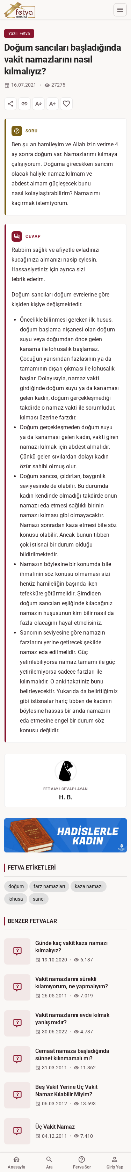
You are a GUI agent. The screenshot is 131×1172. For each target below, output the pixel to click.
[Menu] (120, 9)
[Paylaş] (10, 103)
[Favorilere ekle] (66, 103)
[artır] (52, 103)
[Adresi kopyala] (24, 103)
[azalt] (38, 103)
